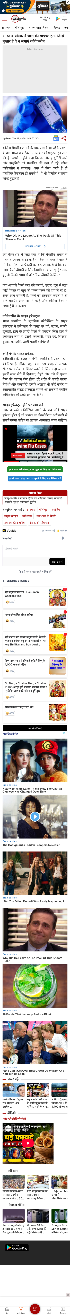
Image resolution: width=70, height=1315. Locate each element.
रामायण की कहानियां (14, 523)
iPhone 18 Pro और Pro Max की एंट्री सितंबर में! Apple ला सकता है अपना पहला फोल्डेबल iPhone (37, 1228)
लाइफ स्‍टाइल (11, 516)
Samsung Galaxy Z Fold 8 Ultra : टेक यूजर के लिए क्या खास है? (13, 1228)
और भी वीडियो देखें (14, 1119)
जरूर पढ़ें (13, 1079)
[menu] (5, 18)
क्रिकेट (56, 27)
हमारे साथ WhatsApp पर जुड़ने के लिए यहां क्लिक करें (35, 469)
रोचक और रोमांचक (39, 523)
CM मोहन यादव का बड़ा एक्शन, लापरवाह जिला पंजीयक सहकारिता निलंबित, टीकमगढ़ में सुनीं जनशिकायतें (38, 1194)
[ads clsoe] (68, 1295)
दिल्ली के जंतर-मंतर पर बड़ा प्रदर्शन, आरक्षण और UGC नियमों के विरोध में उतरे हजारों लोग (13, 1194)
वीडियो (11, 1113)
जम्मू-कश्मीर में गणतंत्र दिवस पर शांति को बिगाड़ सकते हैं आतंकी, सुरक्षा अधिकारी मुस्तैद (33, 500)
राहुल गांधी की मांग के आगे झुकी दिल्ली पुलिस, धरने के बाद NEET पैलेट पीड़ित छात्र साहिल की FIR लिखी (37, 1103)
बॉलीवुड (19, 27)
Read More (18, 455)
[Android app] (17, 1247)
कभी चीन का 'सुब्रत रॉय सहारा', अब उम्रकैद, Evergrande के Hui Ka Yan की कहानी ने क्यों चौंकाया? (13, 1103)
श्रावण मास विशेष (38, 27)
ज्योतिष (56, 510)
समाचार (6, 27)
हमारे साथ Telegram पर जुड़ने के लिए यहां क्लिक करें (35, 478)
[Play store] (57, 18)
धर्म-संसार (27, 516)
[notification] (64, 18)
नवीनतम (12, 1170)
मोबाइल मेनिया (16, 1204)
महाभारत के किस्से (46, 516)
